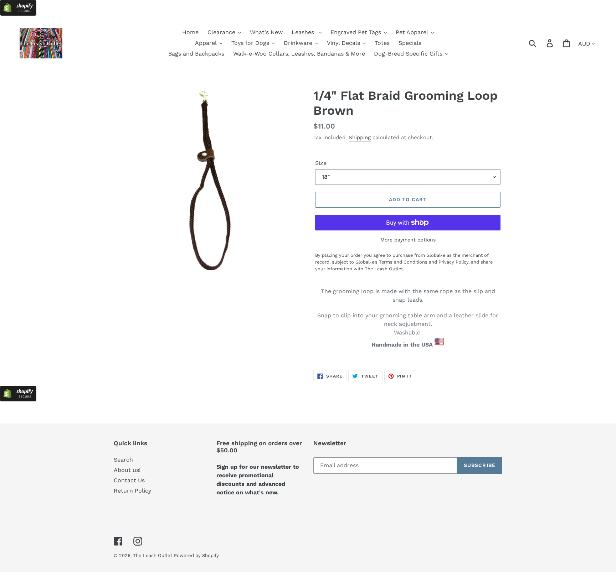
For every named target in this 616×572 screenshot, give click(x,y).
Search (123, 459)
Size (321, 163)
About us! (127, 470)
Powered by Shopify (196, 555)
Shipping (360, 137)
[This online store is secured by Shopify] (18, 13)
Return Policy (132, 490)
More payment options (408, 240)
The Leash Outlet (152, 555)
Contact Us (129, 480)
